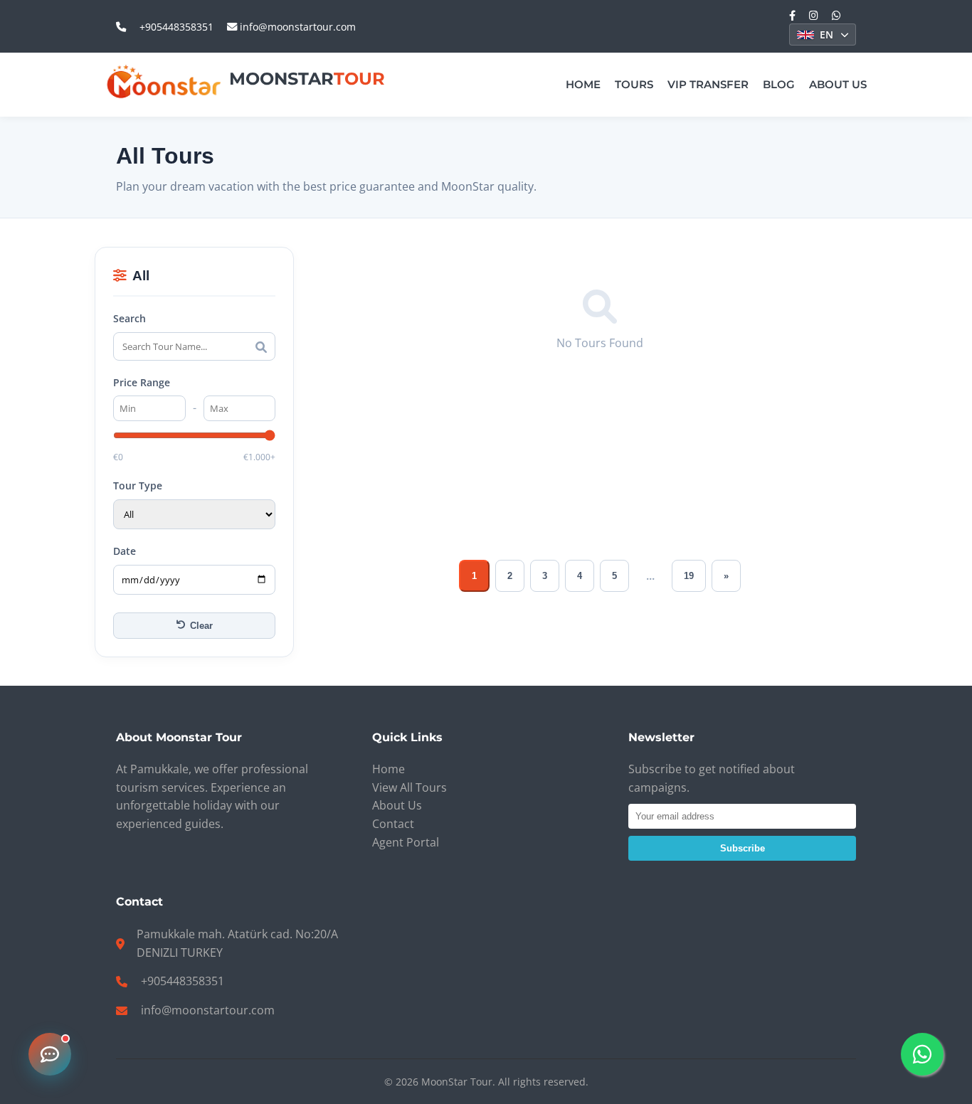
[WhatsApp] (836, 15)
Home (583, 84)
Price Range (141, 382)
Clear (201, 625)
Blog (779, 84)
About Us (838, 84)
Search (129, 318)
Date (124, 551)
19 (689, 575)
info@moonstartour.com (296, 26)
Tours (634, 84)
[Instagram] (813, 15)
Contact (393, 824)
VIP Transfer (708, 84)
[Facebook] (792, 15)
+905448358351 (176, 26)
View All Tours (409, 787)
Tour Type (137, 485)
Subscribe (742, 848)
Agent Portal (405, 842)
